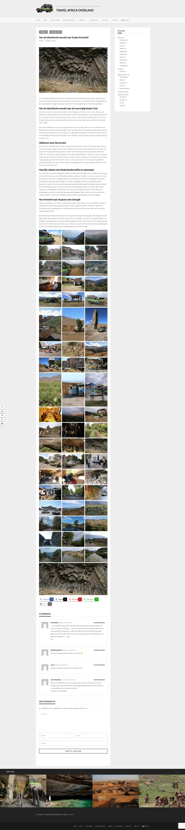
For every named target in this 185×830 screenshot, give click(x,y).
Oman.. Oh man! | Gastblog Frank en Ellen (67, 802)
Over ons (105, 20)
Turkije (121, 105)
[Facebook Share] (2, 407)
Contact (115, 20)
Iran (120, 103)
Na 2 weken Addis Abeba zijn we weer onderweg (159, 800)
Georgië (121, 100)
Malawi (121, 48)
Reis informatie (68, 20)
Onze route (94, 20)
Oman (121, 85)
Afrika (119, 38)
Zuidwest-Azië (55, 32)
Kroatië (121, 71)
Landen (81, 20)
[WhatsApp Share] (2, 419)
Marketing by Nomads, (53, 814)
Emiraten (122, 83)
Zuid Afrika (122, 66)
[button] (2, 427)
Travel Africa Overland (75, 10)
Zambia (121, 63)
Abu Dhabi (122, 77)
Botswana (122, 40)
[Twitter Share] (2, 411)
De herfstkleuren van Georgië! (18, 802)
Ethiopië (121, 43)
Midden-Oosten (122, 75)
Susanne (41, 41)
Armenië (43, 32)
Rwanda (121, 54)
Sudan (121, 57)
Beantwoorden (99, 622)
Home (38, 20)
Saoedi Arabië (123, 88)
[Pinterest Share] (2, 415)
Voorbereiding (122, 92)
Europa (120, 69)
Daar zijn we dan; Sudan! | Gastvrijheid (112, 802)
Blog (45, 20)
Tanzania (122, 60)
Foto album (55, 20)
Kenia (121, 46)
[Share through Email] (2, 423)
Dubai (121, 80)
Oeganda (122, 51)
